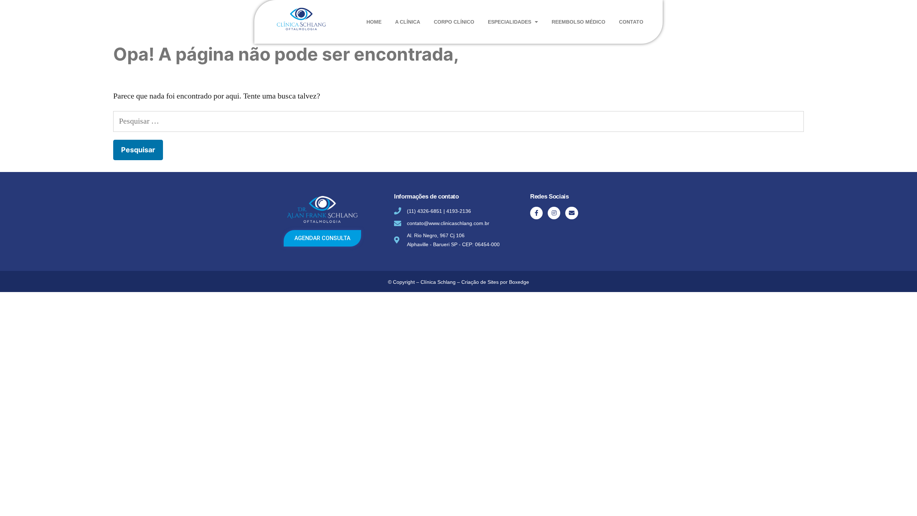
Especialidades (509, 22)
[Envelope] (571, 213)
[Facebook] (536, 213)
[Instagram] (554, 213)
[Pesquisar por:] (458, 121)
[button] (322, 238)
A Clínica (407, 22)
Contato (631, 22)
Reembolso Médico (578, 22)
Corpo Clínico (454, 22)
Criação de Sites (480, 282)
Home (373, 22)
